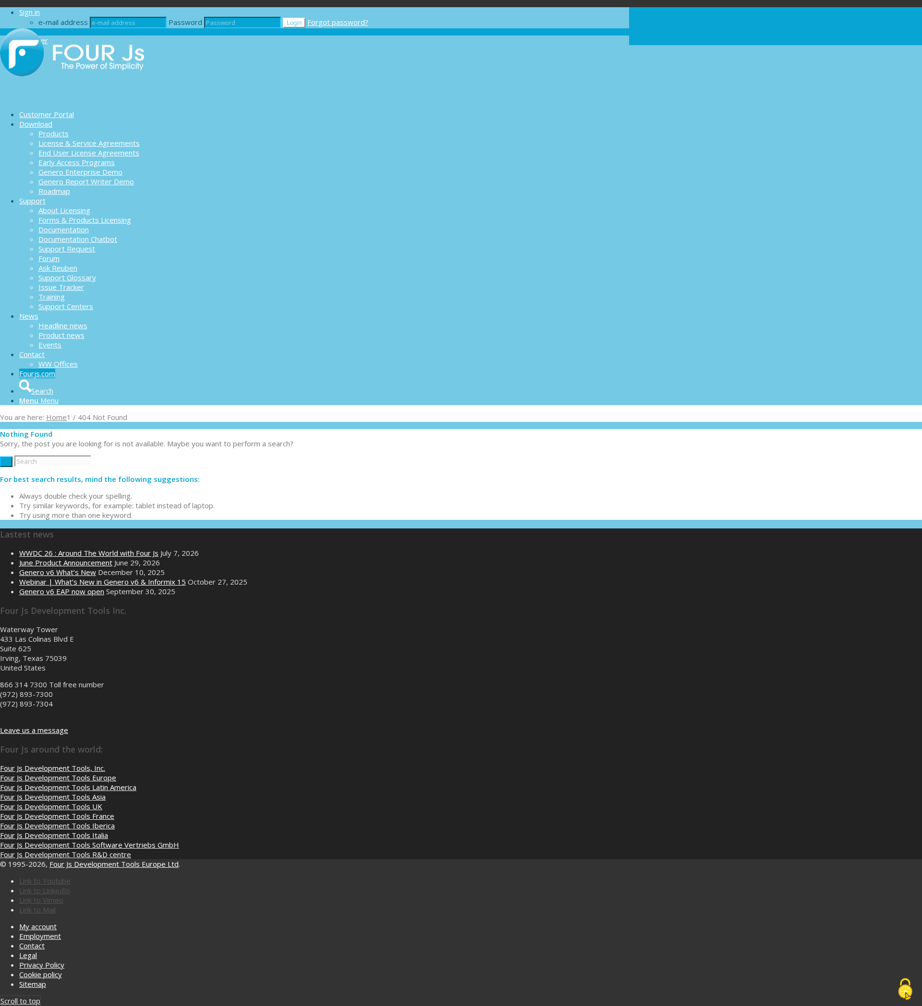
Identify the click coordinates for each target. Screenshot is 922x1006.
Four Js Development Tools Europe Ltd (114, 864)
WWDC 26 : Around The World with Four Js (88, 553)
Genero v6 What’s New (57, 572)
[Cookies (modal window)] (905, 989)
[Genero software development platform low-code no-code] (72, 97)
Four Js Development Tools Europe (58, 777)
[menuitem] (324, 114)
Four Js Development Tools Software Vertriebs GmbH (89, 845)
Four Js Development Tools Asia (53, 797)
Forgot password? (337, 22)
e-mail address (63, 22)
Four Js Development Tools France (57, 816)
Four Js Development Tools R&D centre (65, 854)
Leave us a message (34, 730)
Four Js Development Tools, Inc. (52, 768)
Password (185, 22)
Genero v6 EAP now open (61, 591)
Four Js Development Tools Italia (54, 835)
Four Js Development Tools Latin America (68, 787)
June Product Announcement (65, 562)
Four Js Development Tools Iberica (57, 825)
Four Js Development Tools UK (51, 806)
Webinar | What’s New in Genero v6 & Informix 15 (102, 582)
